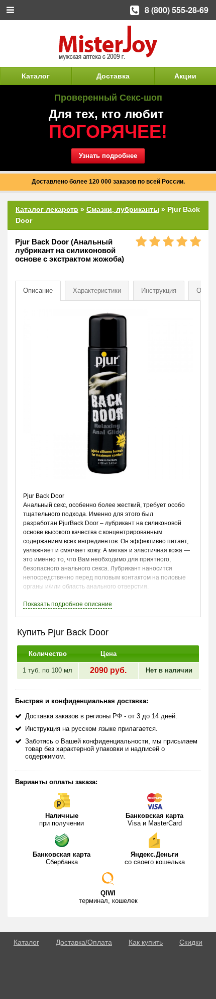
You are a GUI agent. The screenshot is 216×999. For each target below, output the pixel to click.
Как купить (146, 942)
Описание (38, 290)
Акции (185, 76)
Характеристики (97, 290)
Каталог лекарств (47, 209)
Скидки (190, 942)
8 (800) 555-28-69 (176, 10)
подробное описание (67, 604)
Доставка (113, 76)
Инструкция (158, 290)
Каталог (36, 76)
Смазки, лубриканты (122, 209)
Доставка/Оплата (84, 942)
